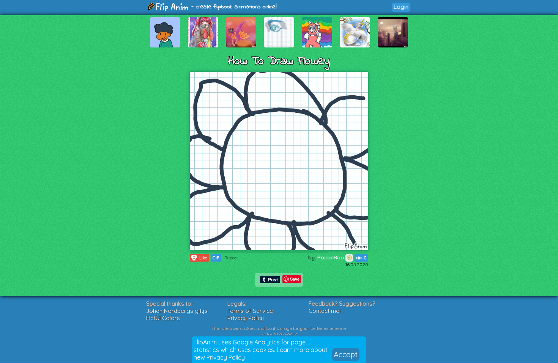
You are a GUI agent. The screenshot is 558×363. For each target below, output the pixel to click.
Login (401, 6)
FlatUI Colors (163, 318)
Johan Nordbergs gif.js (177, 310)
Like (200, 257)
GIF (216, 257)
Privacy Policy (225, 357)
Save (294, 279)
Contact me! (324, 310)
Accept (346, 354)
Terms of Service (250, 310)
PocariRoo (331, 257)
